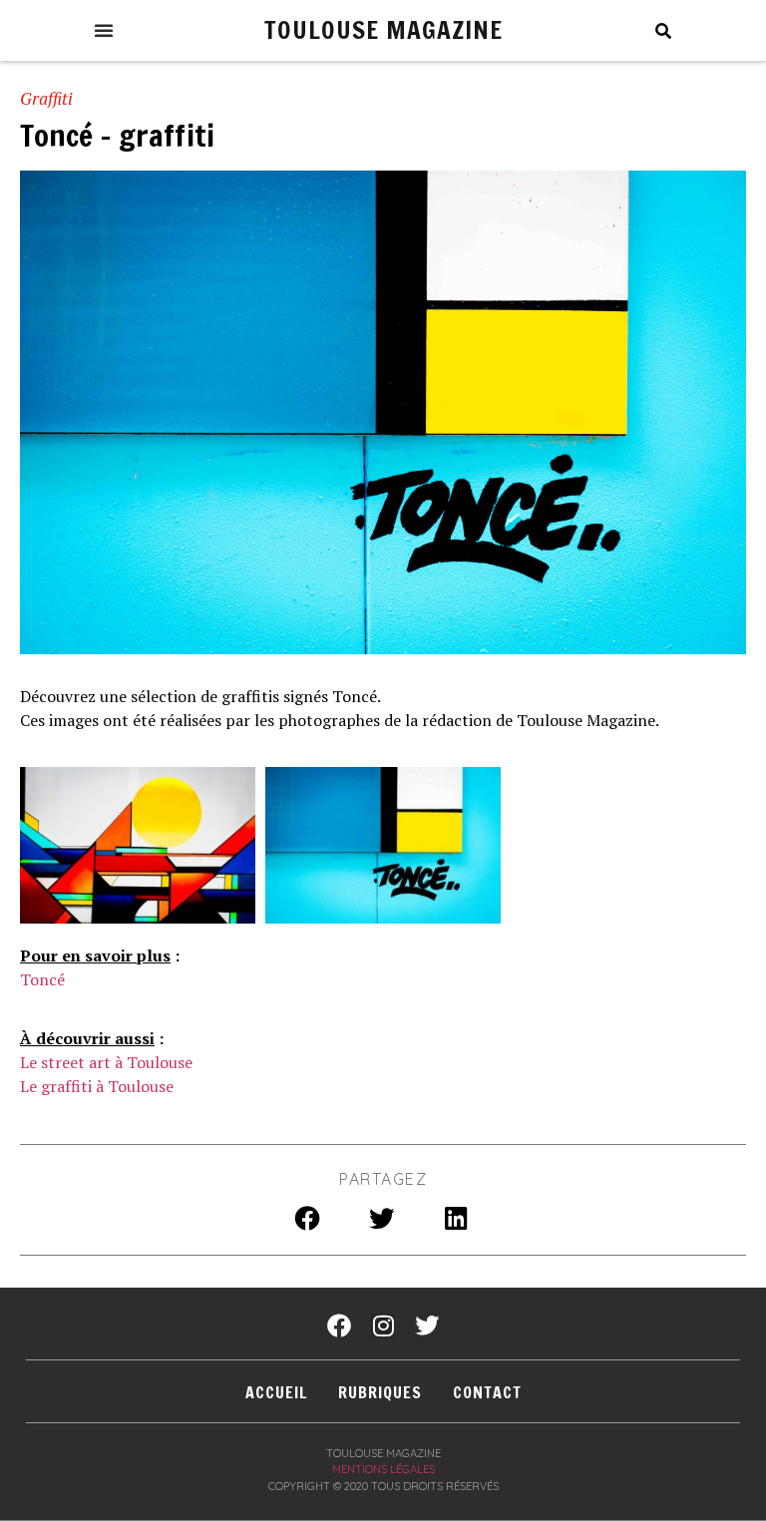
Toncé (42, 979)
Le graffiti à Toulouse (97, 1086)
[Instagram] (383, 1325)
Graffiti (46, 98)
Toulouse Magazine (383, 29)
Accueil (276, 1392)
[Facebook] (339, 1325)
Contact (487, 1392)
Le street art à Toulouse (106, 1062)
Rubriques (380, 1392)
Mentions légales (383, 1469)
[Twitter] (427, 1325)
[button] (104, 30)
